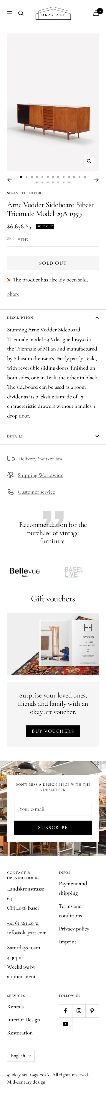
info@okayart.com (27, 932)
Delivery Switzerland (41, 458)
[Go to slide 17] (53, 182)
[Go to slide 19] (63, 182)
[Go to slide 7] (53, 177)
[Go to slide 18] (58, 182)
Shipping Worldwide (40, 475)
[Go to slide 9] (63, 177)
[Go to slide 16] (48, 182)
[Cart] (96, 13)
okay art (19, 1075)
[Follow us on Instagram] (78, 1010)
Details (15, 436)
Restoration (20, 1032)
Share (13, 293)
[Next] (96, 180)
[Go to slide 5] (42, 177)
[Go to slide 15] (42, 182)
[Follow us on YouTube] (65, 1024)
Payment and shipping (73, 888)
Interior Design (23, 1019)
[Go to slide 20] (69, 182)
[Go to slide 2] (26, 177)
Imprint (67, 941)
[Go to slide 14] (37, 182)
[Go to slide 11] (74, 177)
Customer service (36, 491)
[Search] (21, 13)
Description (20, 318)
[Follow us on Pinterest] (92, 1010)
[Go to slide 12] (79, 177)
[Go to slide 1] (21, 177)
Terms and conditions (70, 911)
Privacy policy (74, 928)
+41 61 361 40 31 (23, 922)
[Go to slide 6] (48, 177)
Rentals (15, 1006)
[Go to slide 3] (32, 177)
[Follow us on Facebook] (65, 1010)
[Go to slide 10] (69, 177)
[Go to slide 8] (58, 177)
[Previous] (9, 180)
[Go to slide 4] (37, 177)
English (18, 1055)
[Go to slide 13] (85, 177)
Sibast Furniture (25, 193)
